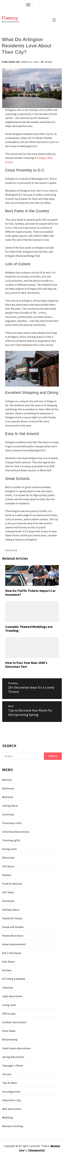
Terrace (6, 1074)
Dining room (9, 849)
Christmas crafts (12, 823)
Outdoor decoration (14, 1022)
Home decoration (12, 935)
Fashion (6, 875)
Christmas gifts (11, 840)
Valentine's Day (11, 1100)
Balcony (7, 779)
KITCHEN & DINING (13, 979)
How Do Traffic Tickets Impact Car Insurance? (30, 593)
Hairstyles (8, 901)
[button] (36, 5)
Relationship (10, 1039)
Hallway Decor (11, 909)
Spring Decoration (13, 1057)
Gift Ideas (8, 892)
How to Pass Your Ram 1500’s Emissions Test (26, 665)
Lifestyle (11, 550)
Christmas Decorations (15, 831)
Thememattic (36, 1150)
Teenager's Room (12, 1065)
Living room (9, 1005)
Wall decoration (11, 1109)
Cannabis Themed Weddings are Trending (29, 629)
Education (8, 857)
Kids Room (8, 961)
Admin (48, 61)
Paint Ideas (9, 1031)
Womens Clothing (12, 1126)
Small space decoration (16, 1048)
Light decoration (12, 996)
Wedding (7, 1117)
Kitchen (7, 970)
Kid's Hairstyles (11, 953)
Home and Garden (13, 927)
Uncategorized (11, 1091)
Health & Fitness (12, 918)
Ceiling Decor (10, 805)
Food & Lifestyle (12, 883)
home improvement (14, 944)
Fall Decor (8, 866)
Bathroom (8, 788)
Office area (8, 1013)
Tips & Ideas (9, 1083)
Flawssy (10, 18)
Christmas (8, 814)
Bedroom (7, 797)
